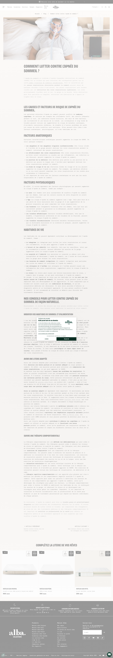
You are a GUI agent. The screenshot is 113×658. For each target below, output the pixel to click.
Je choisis (46, 339)
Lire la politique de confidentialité (46, 333)
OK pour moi (66, 339)
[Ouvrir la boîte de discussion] (109, 654)
